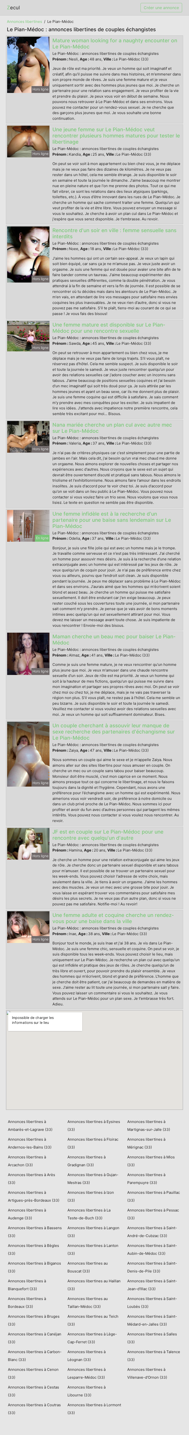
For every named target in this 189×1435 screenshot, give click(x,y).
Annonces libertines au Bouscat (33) (87, 1267)
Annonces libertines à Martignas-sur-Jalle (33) (148, 1125)
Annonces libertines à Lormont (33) (94, 1409)
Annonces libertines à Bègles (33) (33, 1249)
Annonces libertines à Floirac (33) (92, 1143)
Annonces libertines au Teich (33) (92, 1320)
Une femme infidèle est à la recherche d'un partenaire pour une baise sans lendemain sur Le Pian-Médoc (111, 520)
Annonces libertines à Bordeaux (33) (27, 1302)
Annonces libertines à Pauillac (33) (153, 1196)
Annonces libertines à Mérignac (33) (146, 1143)
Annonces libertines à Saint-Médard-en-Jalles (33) (152, 1320)
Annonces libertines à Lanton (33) (92, 1249)
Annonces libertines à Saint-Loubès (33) (152, 1302)
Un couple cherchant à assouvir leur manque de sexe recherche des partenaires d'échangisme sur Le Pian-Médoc (113, 731)
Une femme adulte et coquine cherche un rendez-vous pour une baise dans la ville (113, 918)
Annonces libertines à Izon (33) (90, 1196)
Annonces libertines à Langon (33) (93, 1232)
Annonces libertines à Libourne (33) (86, 1391)
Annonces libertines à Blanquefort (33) (27, 1285)
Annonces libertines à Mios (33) (151, 1161)
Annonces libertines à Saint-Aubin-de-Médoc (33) (152, 1249)
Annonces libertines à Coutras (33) (34, 1409)
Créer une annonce (161, 7)
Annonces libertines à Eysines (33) (93, 1125)
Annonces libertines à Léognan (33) (86, 1355)
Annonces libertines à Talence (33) (153, 1355)
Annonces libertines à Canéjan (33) (34, 1338)
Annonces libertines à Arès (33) (31, 1178)
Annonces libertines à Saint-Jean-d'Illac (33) (152, 1285)
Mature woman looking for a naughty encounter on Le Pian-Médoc (114, 43)
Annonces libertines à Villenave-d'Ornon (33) (147, 1373)
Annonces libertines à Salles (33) (152, 1338)
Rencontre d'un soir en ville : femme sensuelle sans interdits (114, 233)
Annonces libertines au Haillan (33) (94, 1285)
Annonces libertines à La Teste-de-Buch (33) (88, 1214)
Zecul (13, 8)
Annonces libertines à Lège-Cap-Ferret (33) (92, 1338)
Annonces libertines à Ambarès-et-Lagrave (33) (30, 1125)
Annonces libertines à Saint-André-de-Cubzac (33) (152, 1232)
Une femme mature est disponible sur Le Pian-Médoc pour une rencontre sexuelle (108, 328)
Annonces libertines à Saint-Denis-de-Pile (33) (152, 1267)
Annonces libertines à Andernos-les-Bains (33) (29, 1143)
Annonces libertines (24, 21)
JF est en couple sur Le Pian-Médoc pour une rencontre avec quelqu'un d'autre (107, 835)
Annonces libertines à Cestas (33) (33, 1391)
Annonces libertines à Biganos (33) (34, 1267)
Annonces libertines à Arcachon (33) (27, 1161)
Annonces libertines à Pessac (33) (153, 1214)
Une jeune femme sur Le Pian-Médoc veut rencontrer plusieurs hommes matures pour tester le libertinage (116, 135)
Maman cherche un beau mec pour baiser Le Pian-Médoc (114, 639)
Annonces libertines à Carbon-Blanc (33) (35, 1355)
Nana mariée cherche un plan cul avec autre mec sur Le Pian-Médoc (112, 428)
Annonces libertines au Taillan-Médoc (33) (87, 1302)
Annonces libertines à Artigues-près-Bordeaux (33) (33, 1196)
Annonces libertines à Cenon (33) (33, 1373)
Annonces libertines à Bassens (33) (35, 1232)
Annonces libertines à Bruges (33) (34, 1320)
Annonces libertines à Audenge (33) (27, 1214)
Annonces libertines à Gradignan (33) (86, 1161)
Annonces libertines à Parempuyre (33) (146, 1178)
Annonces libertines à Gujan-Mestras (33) (92, 1178)
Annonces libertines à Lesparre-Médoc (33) (86, 1373)
